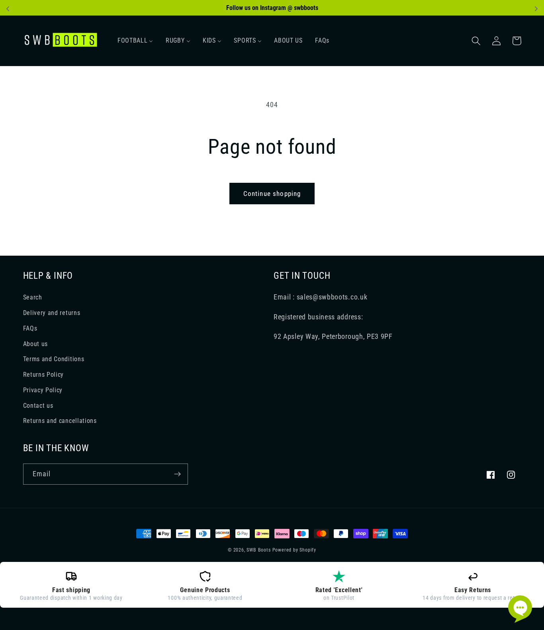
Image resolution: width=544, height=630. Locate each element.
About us (35, 344)
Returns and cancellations (60, 421)
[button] (476, 41)
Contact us (38, 405)
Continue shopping (272, 194)
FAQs (30, 328)
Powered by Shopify (294, 550)
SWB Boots (258, 550)
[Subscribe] (177, 474)
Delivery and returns (51, 313)
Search (32, 297)
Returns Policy (43, 374)
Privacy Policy (43, 390)
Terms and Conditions (53, 359)
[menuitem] (135, 40)
